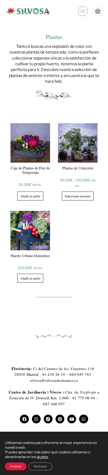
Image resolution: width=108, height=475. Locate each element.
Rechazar (40, 466)
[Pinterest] (59, 419)
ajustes (42, 456)
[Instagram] (36, 419)
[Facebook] (24, 419)
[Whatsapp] (83, 419)
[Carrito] (98, 11)
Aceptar (15, 466)
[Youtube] (71, 419)
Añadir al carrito (30, 196)
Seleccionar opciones (78, 196)
